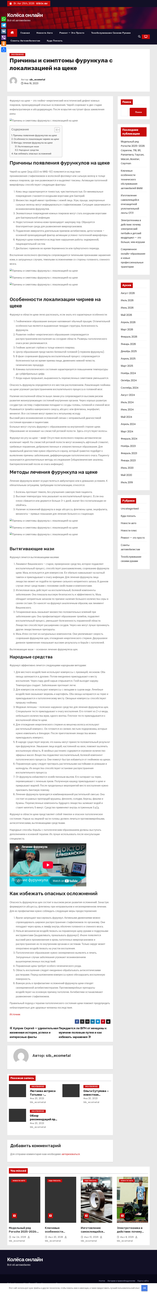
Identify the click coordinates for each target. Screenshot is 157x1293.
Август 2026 (128, 293)
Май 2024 (126, 417)
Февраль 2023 (129, 453)
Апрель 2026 (128, 322)
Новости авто (44, 32)
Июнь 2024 (127, 409)
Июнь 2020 (127, 468)
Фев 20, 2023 (37, 1098)
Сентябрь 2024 (129, 388)
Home (102, 1280)
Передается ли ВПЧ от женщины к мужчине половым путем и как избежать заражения (83, 1032)
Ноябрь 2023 (128, 446)
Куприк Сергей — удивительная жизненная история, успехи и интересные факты (34, 1032)
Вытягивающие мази (28, 146)
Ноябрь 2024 (128, 373)
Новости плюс (129, 530)
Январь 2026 (128, 344)
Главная (25, 32)
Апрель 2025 (128, 358)
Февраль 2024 (129, 438)
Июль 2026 (127, 300)
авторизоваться (71, 1154)
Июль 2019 (127, 482)
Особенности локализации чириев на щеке (36, 139)
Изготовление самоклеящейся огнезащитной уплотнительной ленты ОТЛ (130, 204)
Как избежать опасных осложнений (32, 153)
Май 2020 (126, 475)
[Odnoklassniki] (4, 43)
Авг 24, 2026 (19, 1237)
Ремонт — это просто (71, 32)
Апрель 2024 (128, 424)
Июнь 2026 (127, 307)
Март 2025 (127, 366)
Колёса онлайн (25, 15)
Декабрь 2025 (129, 351)
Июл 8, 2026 (127, 1237)
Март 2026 (127, 329)
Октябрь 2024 (129, 380)
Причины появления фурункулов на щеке (35, 135)
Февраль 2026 (129, 336)
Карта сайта (143, 1280)
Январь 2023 (128, 460)
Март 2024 (127, 431)
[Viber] (4, 37)
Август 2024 (128, 395)
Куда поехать (55, 40)
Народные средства (29, 150)
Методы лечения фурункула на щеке (33, 142)
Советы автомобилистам (25, 40)
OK (144, 1288)
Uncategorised (17, 54)
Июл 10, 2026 (91, 1237)
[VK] (4, 31)
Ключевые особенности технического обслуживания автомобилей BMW (132, 179)
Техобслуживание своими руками (111, 32)
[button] (139, 36)
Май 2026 (126, 315)
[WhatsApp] (4, 19)
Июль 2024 (127, 402)
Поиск (126, 102)
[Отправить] (4, 50)
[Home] (12, 33)
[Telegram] (4, 25)
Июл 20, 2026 (56, 1237)
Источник (15, 1014)
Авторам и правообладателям (121, 1280)
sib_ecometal (37, 79)
